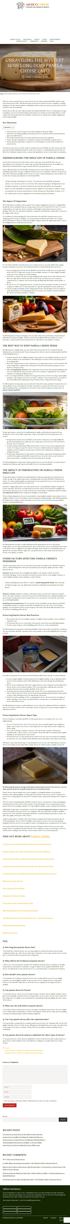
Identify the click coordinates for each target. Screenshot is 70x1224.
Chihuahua (34, 41)
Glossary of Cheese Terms (14, 896)
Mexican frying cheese (13, 881)
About (45, 1218)
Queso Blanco (21, 41)
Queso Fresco (54, 39)
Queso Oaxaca (15, 39)
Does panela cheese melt (14, 888)
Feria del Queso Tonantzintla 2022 (18, 903)
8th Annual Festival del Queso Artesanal (20, 911)
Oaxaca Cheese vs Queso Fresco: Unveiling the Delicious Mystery (24, 1140)
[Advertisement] (35, 25)
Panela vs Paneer (10, 933)
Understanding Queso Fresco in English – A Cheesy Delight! (22, 1142)
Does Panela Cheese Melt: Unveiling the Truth (18, 1179)
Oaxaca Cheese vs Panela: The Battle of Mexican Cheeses (24, 1050)
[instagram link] (17, 1207)
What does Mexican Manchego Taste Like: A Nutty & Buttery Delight (25, 1173)
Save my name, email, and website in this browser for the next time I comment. (31, 1101)
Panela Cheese (40, 836)
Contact (53, 1218)
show (12, 127)
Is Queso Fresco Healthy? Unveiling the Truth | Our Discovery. (23, 1137)
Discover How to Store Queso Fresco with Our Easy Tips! (21, 1167)
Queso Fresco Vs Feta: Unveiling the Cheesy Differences (21, 1145)
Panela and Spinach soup (14, 925)
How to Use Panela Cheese (16, 1159)
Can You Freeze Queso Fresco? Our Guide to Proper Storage (22, 1134)
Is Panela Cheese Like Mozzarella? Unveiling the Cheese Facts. (30, 874)
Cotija (44, 39)
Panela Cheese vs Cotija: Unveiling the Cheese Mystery (27, 852)
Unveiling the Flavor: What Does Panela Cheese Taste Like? (28, 859)
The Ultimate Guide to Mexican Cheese (44, 1163)
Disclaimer (63, 1220)
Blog (52, 41)
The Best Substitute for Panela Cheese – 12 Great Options (28, 918)
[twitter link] (17, 1210)
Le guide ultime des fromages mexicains (16, 1163)
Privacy (62, 1218)
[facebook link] (17, 1212)
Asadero (44, 41)
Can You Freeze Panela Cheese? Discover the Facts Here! (27, 844)
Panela (37, 39)
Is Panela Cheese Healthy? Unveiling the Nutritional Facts (28, 866)
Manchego (27, 39)
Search (5, 1116)
